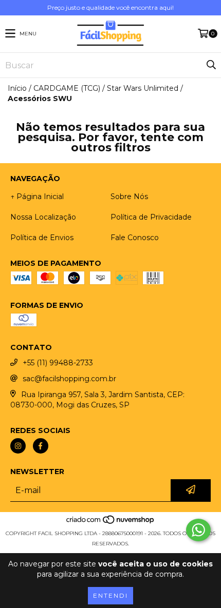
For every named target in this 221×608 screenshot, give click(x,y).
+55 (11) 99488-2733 (58, 362)
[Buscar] (210, 65)
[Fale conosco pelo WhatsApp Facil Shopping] (198, 530)
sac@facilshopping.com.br (69, 378)
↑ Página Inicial (37, 196)
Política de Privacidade (151, 217)
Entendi (110, 595)
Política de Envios (41, 237)
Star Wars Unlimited (142, 88)
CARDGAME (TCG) (66, 88)
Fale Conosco (134, 237)
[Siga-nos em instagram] (18, 446)
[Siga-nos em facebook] (40, 446)
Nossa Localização (43, 217)
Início (17, 88)
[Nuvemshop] (111, 523)
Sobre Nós (129, 196)
